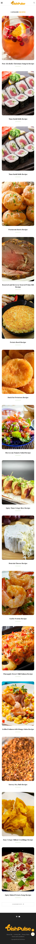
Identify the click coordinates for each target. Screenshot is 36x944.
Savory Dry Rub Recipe (18, 785)
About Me (9, 934)
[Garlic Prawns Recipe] (18, 593)
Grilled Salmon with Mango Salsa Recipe (18, 729)
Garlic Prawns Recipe (18, 619)
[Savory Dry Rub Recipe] (18, 759)
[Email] (19, 916)
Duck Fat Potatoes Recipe (18, 397)
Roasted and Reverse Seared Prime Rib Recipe (18, 286)
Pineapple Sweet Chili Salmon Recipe (18, 674)
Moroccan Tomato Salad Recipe (18, 453)
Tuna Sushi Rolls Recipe (18, 119)
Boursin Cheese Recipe (18, 563)
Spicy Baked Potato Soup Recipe (18, 895)
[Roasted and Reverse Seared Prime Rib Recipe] (18, 259)
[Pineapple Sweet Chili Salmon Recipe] (18, 648)
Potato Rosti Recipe (18, 342)
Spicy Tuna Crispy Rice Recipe (18, 508)
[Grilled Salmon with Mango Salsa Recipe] (18, 703)
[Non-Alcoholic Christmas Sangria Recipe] (18, 38)
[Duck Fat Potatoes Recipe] (18, 372)
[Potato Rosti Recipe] (18, 316)
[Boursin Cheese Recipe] (18, 538)
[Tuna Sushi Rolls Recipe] (18, 93)
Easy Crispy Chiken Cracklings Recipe (18, 840)
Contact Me (17, 934)
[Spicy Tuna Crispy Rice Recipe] (18, 482)
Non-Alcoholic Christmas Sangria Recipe (18, 64)
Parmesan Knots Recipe (18, 230)
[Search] (34, 3)
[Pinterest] (16, 916)
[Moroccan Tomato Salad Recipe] (18, 427)
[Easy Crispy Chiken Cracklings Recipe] (18, 814)
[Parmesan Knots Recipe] (18, 204)
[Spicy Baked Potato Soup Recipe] (18, 869)
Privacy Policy (26, 934)
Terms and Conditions (18, 936)
